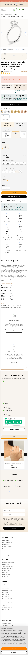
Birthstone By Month (7, 588)
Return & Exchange (7, 542)
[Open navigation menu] (24, 10)
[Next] (25, 454)
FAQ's (3, 616)
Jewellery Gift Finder (7, 590)
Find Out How (14, 331)
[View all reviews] (6, 73)
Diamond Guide (6, 570)
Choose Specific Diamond (20, 124)
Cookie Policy (9, 642)
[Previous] (2, 454)
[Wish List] (17, 10)
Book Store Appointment (14, 196)
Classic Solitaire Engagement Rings (8, 305)
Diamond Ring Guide (7, 568)
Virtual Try (4, 614)
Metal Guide (5, 572)
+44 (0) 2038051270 (16, 99)
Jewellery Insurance (7, 546)
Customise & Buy (14, 105)
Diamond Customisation (7, 124)
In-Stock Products (22, 98)
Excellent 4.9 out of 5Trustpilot (14, 4)
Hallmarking (5, 592)
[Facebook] (24, 623)
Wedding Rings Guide (7, 566)
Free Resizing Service (7, 555)
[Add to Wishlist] (22, 201)
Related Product (14, 437)
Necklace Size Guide (7, 576)
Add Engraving (6, 188)
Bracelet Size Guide (7, 598)
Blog (3, 584)
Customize (13, 652)
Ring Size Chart (6, 596)
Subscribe (14, 528)
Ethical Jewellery (6, 609)
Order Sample (11, 201)
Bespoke (4, 548)
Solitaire (15, 14)
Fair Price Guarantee (7, 612)
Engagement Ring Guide (8, 562)
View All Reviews (14, 429)
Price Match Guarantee (20, 90)
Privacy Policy (22, 644)
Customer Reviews (7, 607)
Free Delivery (5, 540)
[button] (14, 111)
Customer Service (6, 623)
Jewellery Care (5, 594)
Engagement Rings (8, 14)
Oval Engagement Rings (15, 307)
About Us (4, 605)
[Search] (14, 10)
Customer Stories (6, 586)
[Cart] (20, 10)
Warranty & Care (6, 544)
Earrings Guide (6, 564)
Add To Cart (14, 193)
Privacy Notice (21, 524)
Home (2, 14)
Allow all (14, 648)
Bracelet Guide (6, 574)
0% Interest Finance (7, 551)
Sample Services (6, 553)
